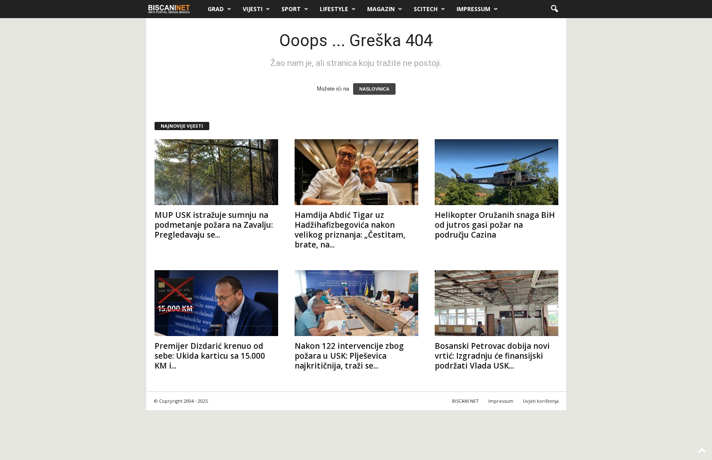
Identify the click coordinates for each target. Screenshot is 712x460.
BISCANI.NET (465, 401)
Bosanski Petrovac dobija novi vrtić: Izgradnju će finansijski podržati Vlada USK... (492, 356)
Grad (216, 9)
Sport (291, 9)
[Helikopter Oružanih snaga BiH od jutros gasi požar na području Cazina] (496, 172)
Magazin (381, 9)
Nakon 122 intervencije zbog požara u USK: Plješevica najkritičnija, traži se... (349, 356)
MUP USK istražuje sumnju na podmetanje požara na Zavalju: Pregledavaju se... (214, 225)
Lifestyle (334, 9)
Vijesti (252, 9)
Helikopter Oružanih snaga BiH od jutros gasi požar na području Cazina (495, 225)
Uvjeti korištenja (541, 401)
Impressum (473, 9)
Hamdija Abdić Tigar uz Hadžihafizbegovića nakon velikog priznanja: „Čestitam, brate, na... (350, 230)
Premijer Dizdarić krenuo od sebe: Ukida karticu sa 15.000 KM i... (210, 356)
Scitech (426, 9)
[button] (554, 9)
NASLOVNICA (374, 88)
